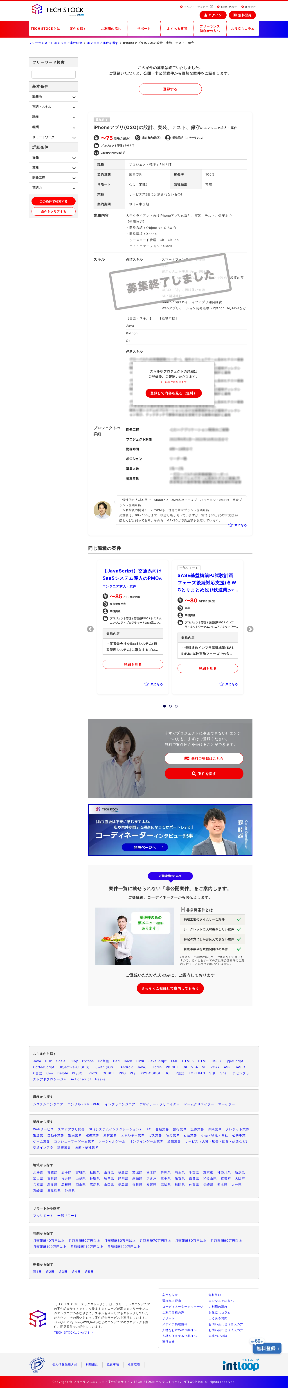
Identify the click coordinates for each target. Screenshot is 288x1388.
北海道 (38, 1172)
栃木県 (151, 1172)
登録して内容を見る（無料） (173, 393)
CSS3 (216, 1061)
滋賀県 (180, 1178)
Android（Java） (134, 1067)
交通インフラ (43, 1147)
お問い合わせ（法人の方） (227, 1330)
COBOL (109, 1073)
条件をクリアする (53, 211)
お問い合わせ (228, 6)
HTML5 (188, 1061)
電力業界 (173, 1135)
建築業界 (64, 1147)
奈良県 (194, 1178)
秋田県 (95, 1172)
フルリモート (43, 1215)
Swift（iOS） (106, 1067)
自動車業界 (55, 1135)
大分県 (237, 1184)
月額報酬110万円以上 (86, 1246)
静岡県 (123, 1178)
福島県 (123, 1172)
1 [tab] (163, 705)
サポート (144, 28)
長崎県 (208, 1184)
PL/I (133, 1073)
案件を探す (78, 28)
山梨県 (81, 1178)
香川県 (137, 1184)
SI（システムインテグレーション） (116, 1129)
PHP (48, 1061)
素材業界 (110, 1135)
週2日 (50, 1271)
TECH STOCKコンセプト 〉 (74, 1332)
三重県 (166, 1178)
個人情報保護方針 (64, 1364)
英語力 (37, 187)
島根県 (66, 1184)
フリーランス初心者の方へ (210, 28)
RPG (122, 1073)
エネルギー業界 (132, 1135)
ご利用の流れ (111, 28)
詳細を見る (133, 664)
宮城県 (81, 1172)
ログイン (215, 15)
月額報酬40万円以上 (49, 1240)
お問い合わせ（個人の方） (227, 1324)
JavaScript (157, 1061)
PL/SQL (78, 1073)
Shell (224, 1073)
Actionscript (81, 1079)
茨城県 (137, 1172)
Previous (90, 629)
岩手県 (66, 1172)
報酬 (35, 127)
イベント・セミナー (196, 6)
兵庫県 (38, 1184)
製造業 (38, 1135)
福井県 (66, 1178)
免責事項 (113, 1364)
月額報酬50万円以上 (84, 1240)
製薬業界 (75, 1135)
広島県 (95, 1184)
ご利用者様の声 (173, 1312)
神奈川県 (224, 1172)
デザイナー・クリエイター (159, 1104)
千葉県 (194, 1172)
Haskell (101, 1079)
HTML (203, 1061)
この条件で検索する (53, 201)
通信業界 (174, 1141)
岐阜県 (109, 1178)
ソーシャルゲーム (112, 1141)
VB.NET (172, 1067)
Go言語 (103, 1061)
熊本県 (222, 1184)
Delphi (62, 1073)
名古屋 (151, 1178)
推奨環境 (134, 1364)
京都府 (226, 1178)
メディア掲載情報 (174, 1324)
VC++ (215, 1067)
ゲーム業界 (41, 1141)
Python (88, 1061)
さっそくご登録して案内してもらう (170, 988)
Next (250, 629)
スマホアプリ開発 (71, 1129)
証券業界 (197, 1129)
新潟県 (240, 1172)
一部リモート (67, 1215)
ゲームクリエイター (199, 1104)
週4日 (76, 1271)
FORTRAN (197, 1073)
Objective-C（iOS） (74, 1067)
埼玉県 (180, 1172)
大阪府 (240, 1178)
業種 (35, 167)
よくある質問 (177, 28)
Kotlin (157, 1067)
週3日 (63, 1271)
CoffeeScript (43, 1067)
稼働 (35, 157)
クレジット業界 (237, 1129)
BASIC (240, 1067)
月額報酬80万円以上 (191, 1240)
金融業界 (162, 1129)
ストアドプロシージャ (50, 1079)
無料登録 (245, 15)
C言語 (37, 1073)
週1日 (37, 1271)
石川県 (52, 1178)
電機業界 (92, 1135)
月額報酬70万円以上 (155, 1240)
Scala (60, 1061)
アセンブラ (240, 1073)
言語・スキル (41, 106)
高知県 (166, 1184)
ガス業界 (155, 1135)
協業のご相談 (218, 1336)
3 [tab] (175, 705)
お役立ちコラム (243, 28)
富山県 (38, 1178)
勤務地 (37, 96)
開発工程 (38, 177)
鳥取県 (52, 1184)
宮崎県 (38, 1190)
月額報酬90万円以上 (226, 1240)
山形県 (109, 1172)
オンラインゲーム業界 (146, 1141)
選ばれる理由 (171, 1300)
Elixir (140, 1061)
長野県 (95, 1178)
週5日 (89, 1271)
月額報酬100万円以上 (49, 1246)
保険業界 (215, 1129)
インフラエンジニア (120, 1104)
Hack (128, 1061)
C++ (49, 1073)
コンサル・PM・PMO (84, 1104)
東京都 (208, 1172)
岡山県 (81, 1184)
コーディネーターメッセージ (182, 1306)
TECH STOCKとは (45, 28)
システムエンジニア (48, 1104)
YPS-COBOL (151, 1073)
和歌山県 (210, 1178)
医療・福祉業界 (87, 1147)
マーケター (226, 1104)
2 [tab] (169, 705)
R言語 (180, 1073)
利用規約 (92, 1364)
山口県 (109, 1184)
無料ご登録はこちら (207, 758)
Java (37, 1061)
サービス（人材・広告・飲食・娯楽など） (217, 1141)
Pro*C (94, 1073)
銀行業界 (180, 1129)
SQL (212, 1073)
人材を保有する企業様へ (179, 1336)
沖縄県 (70, 1190)
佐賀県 (194, 1184)
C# (184, 1067)
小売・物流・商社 (214, 1135)
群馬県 (166, 1172)
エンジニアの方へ (221, 1300)
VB (204, 1067)
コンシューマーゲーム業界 (74, 1141)
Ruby (74, 1061)
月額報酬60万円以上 (120, 1240)
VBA (194, 1067)
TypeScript (234, 1061)
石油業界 (190, 1135)
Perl (116, 1061)
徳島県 (123, 1184)
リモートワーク (43, 137)
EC (149, 1129)
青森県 (52, 1172)
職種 (35, 117)
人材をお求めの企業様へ (179, 1330)
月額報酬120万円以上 (123, 1246)
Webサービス (43, 1129)
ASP (227, 1067)
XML (174, 1061)
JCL (168, 1073)
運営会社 (250, 6)
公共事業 (239, 1135)
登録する (170, 89)
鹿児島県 (54, 1190)
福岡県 (180, 1184)
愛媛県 (151, 1184)
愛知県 (137, 1178)
